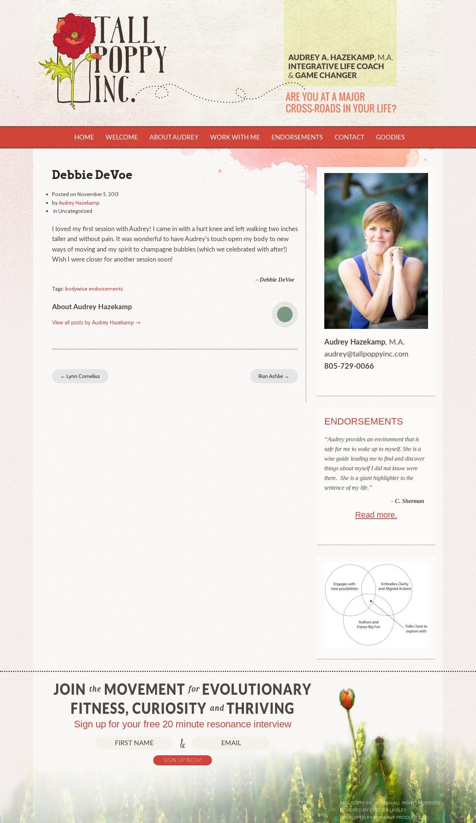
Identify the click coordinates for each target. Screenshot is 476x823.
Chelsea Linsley (388, 810)
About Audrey (174, 137)
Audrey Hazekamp (79, 202)
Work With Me (235, 137)
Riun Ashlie (273, 376)
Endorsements (297, 137)
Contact (349, 137)
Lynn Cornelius (80, 376)
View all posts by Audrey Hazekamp (96, 323)
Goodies (390, 137)
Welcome (122, 137)
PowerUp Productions (400, 817)
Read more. (376, 514)
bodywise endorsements (94, 288)
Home (84, 137)
